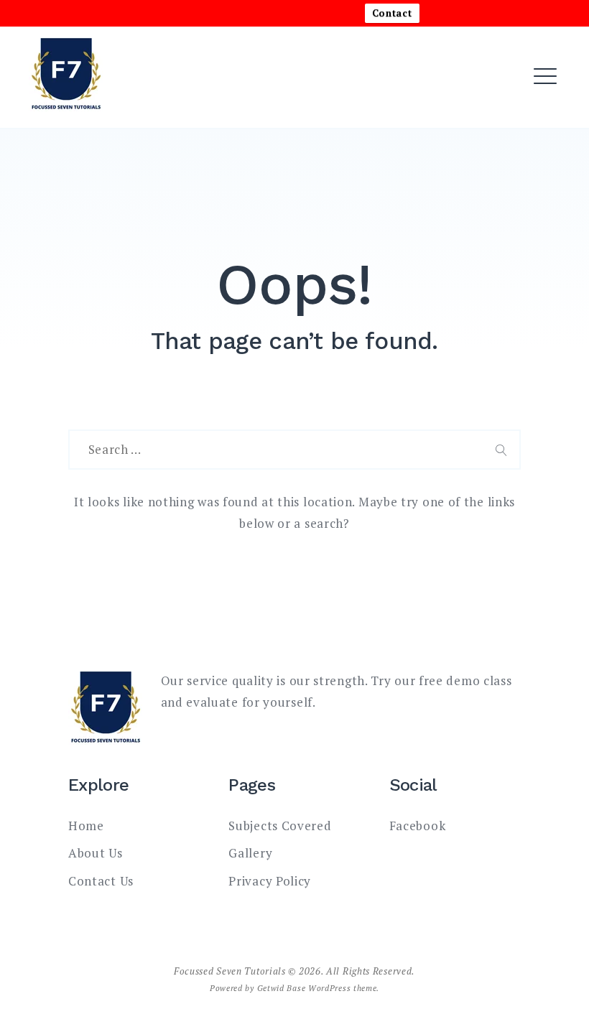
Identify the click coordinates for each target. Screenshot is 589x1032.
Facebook (417, 825)
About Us (217, 120)
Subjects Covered (279, 825)
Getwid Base (281, 987)
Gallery (250, 853)
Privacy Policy (269, 881)
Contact (392, 12)
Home (205, 78)
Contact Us (101, 881)
